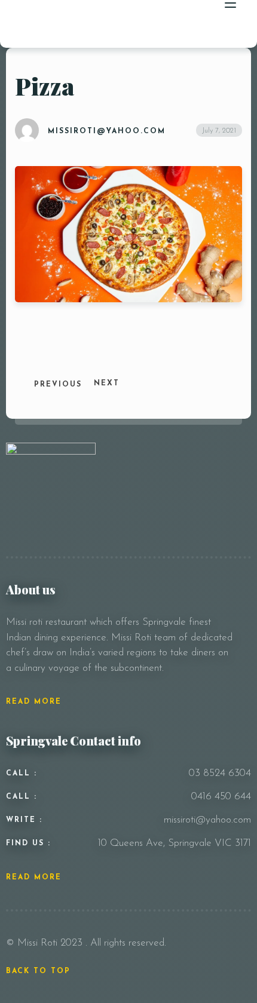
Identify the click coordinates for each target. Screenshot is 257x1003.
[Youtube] (244, 450)
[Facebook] (194, 450)
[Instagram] (211, 450)
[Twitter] (228, 450)
